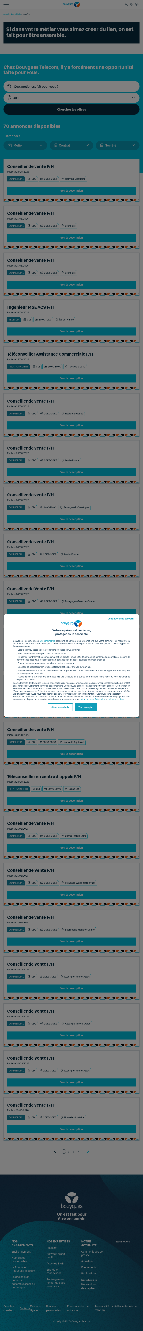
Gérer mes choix (60, 707)
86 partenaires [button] (47, 641)
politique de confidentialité (92, 699)
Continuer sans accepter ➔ (122, 618)
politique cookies (116, 699)
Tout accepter (85, 707)
